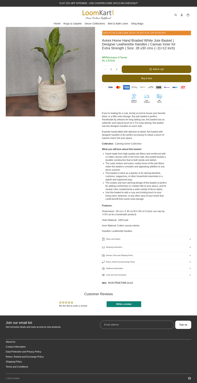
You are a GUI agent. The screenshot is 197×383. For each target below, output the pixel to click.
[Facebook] (189, 378)
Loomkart (15, 378)
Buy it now (146, 78)
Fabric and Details (113, 239)
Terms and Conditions (17, 366)
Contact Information (16, 347)
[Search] (175, 15)
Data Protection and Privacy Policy (23, 351)
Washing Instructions (114, 247)
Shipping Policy (14, 361)
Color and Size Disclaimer (116, 275)
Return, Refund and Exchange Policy (120, 262)
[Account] (182, 15)
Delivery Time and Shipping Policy (119, 255)
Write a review (123, 304)
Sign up (183, 324)
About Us (10, 342)
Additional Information (114, 268)
